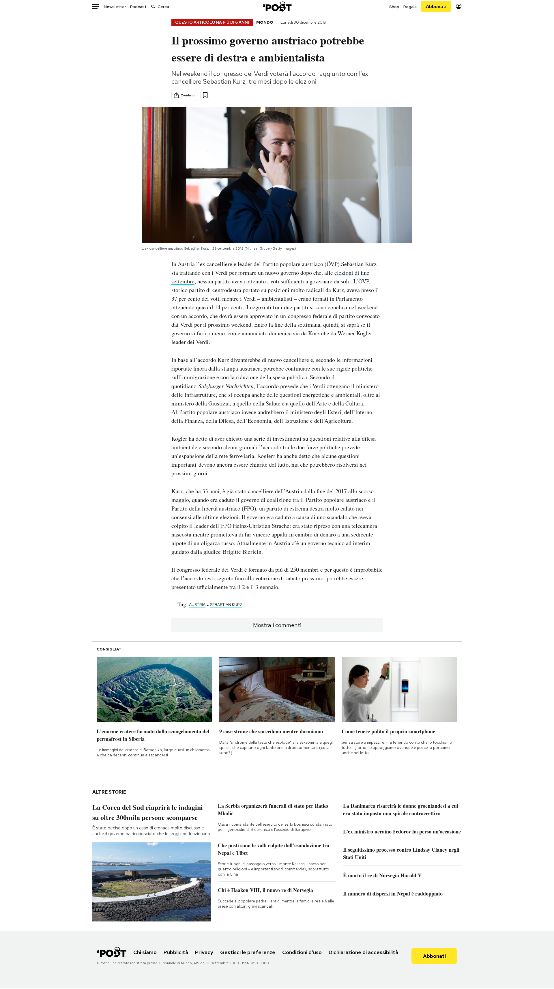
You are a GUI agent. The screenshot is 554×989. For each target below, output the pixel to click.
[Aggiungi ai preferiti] (205, 95)
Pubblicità (176, 952)
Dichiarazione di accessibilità (363, 952)
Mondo (264, 22)
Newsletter (115, 6)
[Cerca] (153, 6)
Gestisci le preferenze (247, 952)
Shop (394, 6)
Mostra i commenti (277, 625)
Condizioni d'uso (302, 952)
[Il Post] (277, 6)
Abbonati (436, 6)
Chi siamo (145, 952)
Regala (410, 6)
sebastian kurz (226, 604)
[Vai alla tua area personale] (459, 6)
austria (197, 604)
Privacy (204, 952)
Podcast (138, 6)
